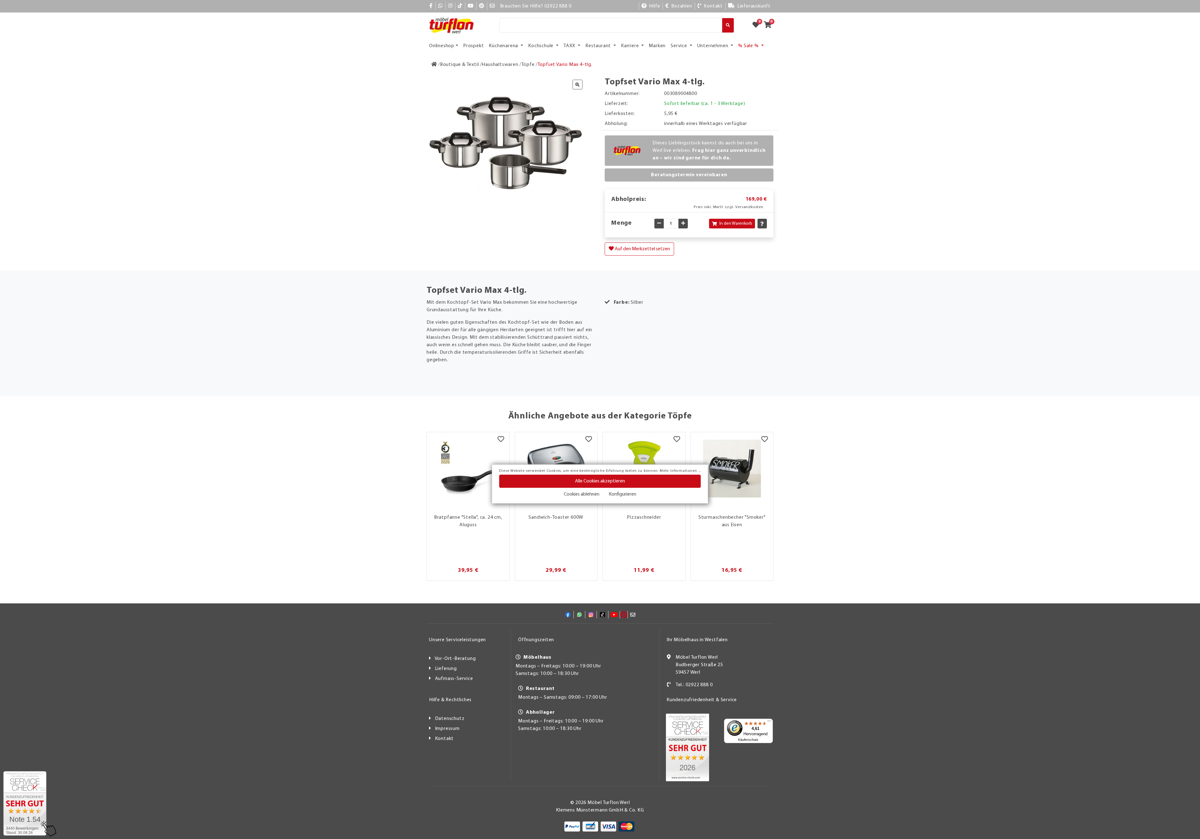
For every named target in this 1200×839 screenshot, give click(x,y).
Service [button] (679, 45)
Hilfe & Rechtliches (450, 699)
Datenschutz (450, 718)
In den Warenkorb (735, 223)
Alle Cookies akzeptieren (600, 481)
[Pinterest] (482, 6)
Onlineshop (441, 45)
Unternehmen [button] (713, 45)
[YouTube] (470, 6)
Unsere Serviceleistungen (457, 639)
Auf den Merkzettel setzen (642, 249)
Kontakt (444, 738)
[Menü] (769, 722)
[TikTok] (460, 6)
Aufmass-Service (454, 678)
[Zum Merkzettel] (757, 25)
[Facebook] (431, 6)
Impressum (447, 728)
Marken (657, 45)
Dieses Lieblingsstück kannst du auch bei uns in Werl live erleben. (709, 151)
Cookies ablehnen (581, 494)
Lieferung (446, 668)
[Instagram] (450, 6)
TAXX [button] (570, 45)
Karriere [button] (630, 45)
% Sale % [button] (749, 45)
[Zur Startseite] (434, 64)
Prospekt (473, 45)
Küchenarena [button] (504, 45)
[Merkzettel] (500, 440)
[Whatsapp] (440, 6)
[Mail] (492, 6)
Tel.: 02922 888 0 (694, 684)
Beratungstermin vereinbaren (689, 174)
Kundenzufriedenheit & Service (702, 699)
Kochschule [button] (541, 45)
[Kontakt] (669, 684)
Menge (621, 223)
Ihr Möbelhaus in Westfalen (697, 639)
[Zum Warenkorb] (769, 25)
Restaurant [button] (598, 45)
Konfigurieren (622, 494)
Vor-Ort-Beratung (455, 658)
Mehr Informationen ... (680, 471)
